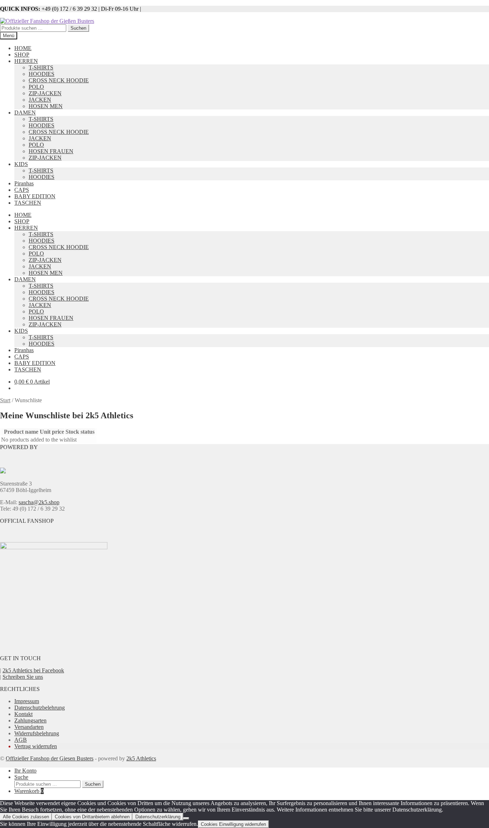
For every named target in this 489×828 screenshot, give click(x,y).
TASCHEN (27, 203)
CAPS (21, 190)
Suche (21, 777)
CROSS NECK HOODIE (59, 80)
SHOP (21, 55)
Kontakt (23, 714)
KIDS (21, 164)
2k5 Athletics (141, 758)
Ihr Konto (25, 771)
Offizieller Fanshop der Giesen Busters (49, 758)
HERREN (26, 61)
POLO (36, 87)
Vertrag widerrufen (35, 746)
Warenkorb (29, 791)
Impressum (26, 701)
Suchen (78, 28)
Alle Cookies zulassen (26, 816)
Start (5, 400)
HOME (23, 48)
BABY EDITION (34, 196)
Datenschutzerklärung (157, 816)
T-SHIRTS (41, 67)
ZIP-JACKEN (45, 93)
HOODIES (41, 74)
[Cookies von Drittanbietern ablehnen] (186, 818)
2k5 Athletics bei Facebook (33, 670)
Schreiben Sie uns (23, 677)
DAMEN (25, 112)
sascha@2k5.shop (39, 502)
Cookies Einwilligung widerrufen (233, 824)
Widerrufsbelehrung (36, 733)
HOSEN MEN (46, 106)
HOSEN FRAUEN (51, 151)
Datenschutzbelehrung (39, 708)
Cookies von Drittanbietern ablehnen (92, 816)
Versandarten (29, 727)
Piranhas (24, 183)
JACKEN (40, 100)
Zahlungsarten (30, 720)
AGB (20, 740)
